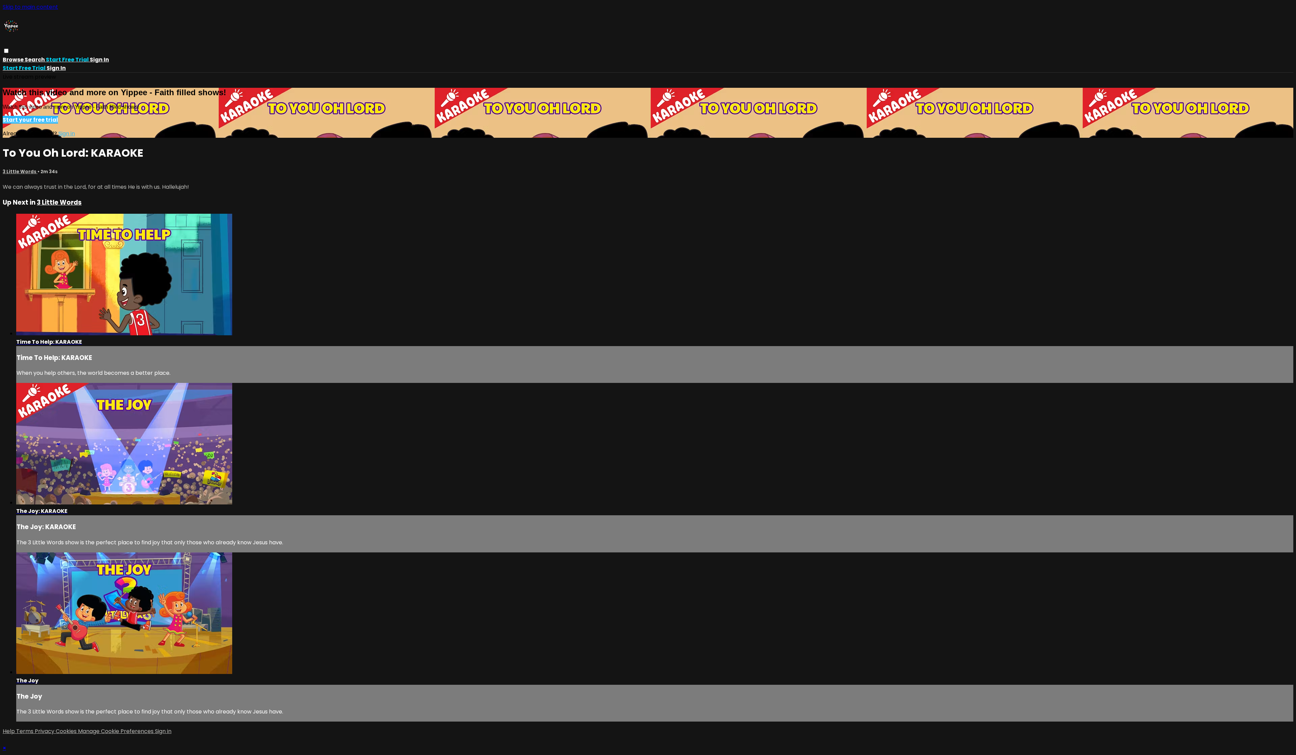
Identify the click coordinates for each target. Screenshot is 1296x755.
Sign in (99, 59)
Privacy (45, 731)
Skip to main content (30, 7)
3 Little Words (20, 171)
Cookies (67, 731)
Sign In (56, 68)
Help (9, 731)
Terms (25, 731)
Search (35, 59)
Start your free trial (30, 120)
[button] (6, 51)
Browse (14, 59)
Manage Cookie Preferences (116, 731)
